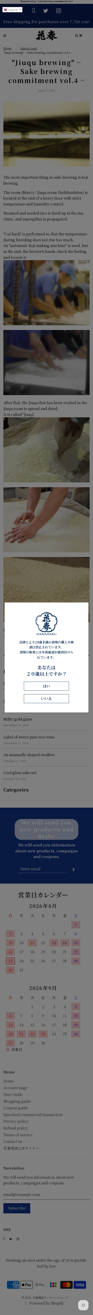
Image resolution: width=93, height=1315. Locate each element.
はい (46, 686)
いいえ (46, 698)
